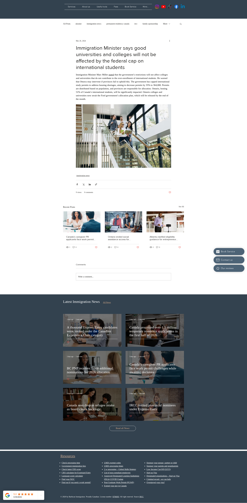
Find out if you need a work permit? (76, 482)
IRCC (141, 497)
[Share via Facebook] (77, 184)
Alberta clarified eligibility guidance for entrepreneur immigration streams (163, 238)
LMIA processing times (113, 466)
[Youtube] (163, 6)
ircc (135, 24)
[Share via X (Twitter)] (83, 184)
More (165, 24)
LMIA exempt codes (112, 463)
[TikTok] (169, 6)
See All (181, 207)
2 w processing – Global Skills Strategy (120, 469)
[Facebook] (176, 6)
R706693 (116, 497)
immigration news (94, 24)
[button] (180, 24)
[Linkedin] (182, 6)
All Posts (66, 24)
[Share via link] (96, 184)
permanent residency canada (117, 24)
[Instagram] (157, 6)
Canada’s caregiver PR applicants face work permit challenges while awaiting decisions (80, 238)
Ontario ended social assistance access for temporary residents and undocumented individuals (121, 238)
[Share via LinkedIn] (90, 184)
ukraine (79, 24)
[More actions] (169, 40)
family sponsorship (150, 24)
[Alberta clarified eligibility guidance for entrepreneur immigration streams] (165, 221)
